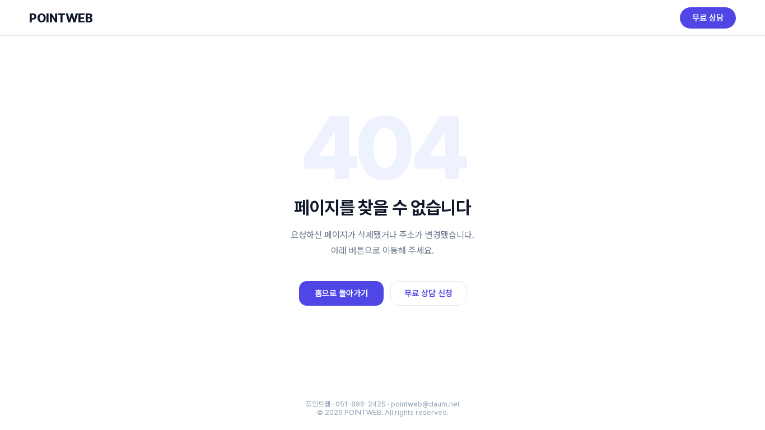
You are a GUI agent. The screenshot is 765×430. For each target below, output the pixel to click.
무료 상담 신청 (428, 293)
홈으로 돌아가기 (341, 293)
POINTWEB (60, 18)
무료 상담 (708, 18)
